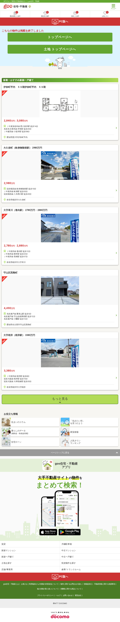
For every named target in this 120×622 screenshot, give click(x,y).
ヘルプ (58, 595)
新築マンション (8, 550)
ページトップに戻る (60, 452)
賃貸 (3, 544)
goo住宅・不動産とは (11, 584)
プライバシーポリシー (45, 595)
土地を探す (6, 563)
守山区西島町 (11, 272)
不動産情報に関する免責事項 (104, 584)
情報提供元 (88, 584)
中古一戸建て (67, 557)
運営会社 (78, 595)
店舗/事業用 (7, 569)
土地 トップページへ (60, 49)
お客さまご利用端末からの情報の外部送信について (39, 584)
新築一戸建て (7, 557)
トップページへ (60, 37)
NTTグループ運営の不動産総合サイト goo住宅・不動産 (21, 1)
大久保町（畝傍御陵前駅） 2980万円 (23, 147)
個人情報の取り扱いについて (47, 589)
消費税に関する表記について (70, 589)
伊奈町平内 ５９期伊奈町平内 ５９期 (25, 87)
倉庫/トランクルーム (71, 569)
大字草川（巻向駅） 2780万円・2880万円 (25, 210)
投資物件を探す (68, 563)
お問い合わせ (67, 595)
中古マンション (68, 550)
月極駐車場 (66, 544)
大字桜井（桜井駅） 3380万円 (19, 335)
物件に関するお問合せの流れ (70, 584)
